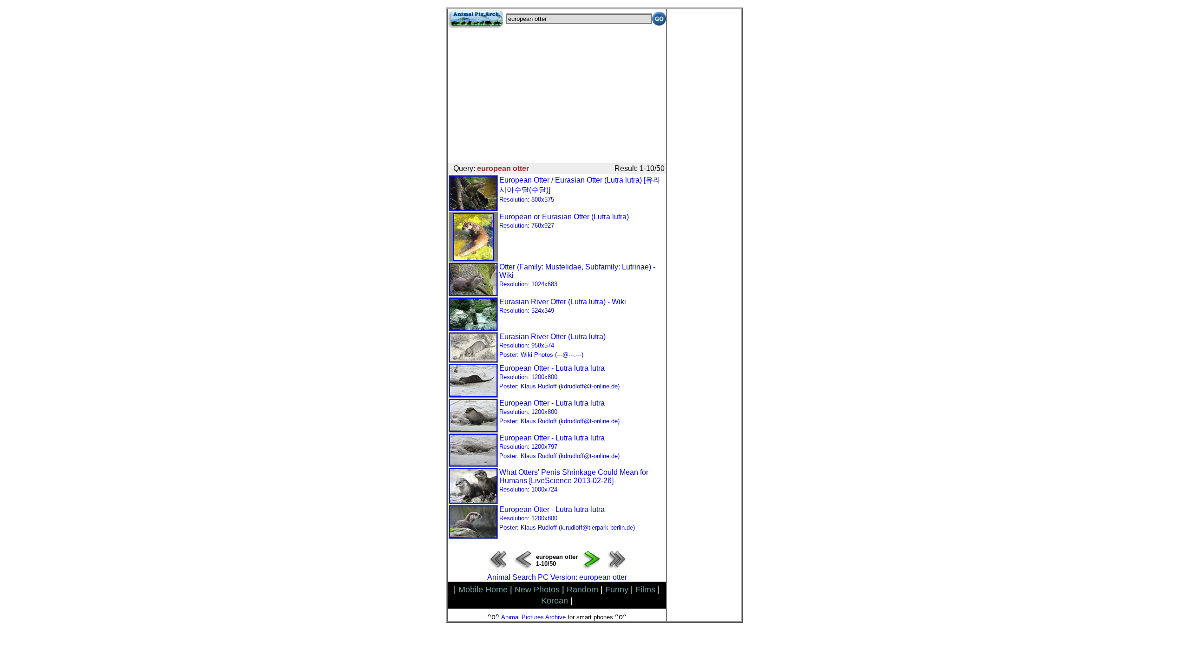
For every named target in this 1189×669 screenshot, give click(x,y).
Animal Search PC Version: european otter (557, 577)
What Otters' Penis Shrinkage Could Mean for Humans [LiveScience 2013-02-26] (573, 480)
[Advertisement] (557, 93)
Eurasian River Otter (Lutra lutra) (552, 345)
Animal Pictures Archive (533, 617)
